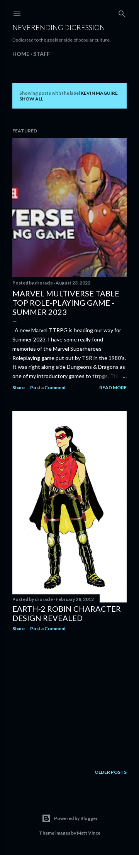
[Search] (122, 12)
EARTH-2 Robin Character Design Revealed (66, 613)
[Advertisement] (69, 699)
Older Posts (111, 772)
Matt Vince (88, 833)
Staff (41, 53)
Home (20, 53)
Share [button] (18, 387)
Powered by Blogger (76, 818)
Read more (113, 387)
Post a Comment (48, 387)
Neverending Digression (58, 27)
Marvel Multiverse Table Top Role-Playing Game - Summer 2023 (65, 302)
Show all (31, 99)
